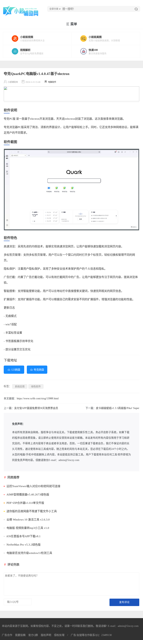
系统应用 (20, 386)
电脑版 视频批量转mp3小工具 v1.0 (28, 527)
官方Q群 (33, 635)
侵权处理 (59, 635)
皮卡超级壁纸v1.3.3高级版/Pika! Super (117, 408)
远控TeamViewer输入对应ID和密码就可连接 (33, 486)
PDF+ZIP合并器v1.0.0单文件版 (25, 502)
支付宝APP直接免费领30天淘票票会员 (36, 408)
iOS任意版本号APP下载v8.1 (24, 536)
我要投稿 (20, 635)
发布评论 (124, 602)
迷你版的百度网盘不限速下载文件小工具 (32, 511)
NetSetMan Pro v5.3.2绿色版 (24, 544)
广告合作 (7, 635)
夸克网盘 (39, 369)
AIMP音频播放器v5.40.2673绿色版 (28, 494)
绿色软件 (36, 386)
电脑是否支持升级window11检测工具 (29, 552)
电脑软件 (52, 82)
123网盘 (15, 369)
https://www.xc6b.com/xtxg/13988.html (38, 398)
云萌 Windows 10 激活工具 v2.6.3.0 (28, 519)
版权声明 (46, 635)
